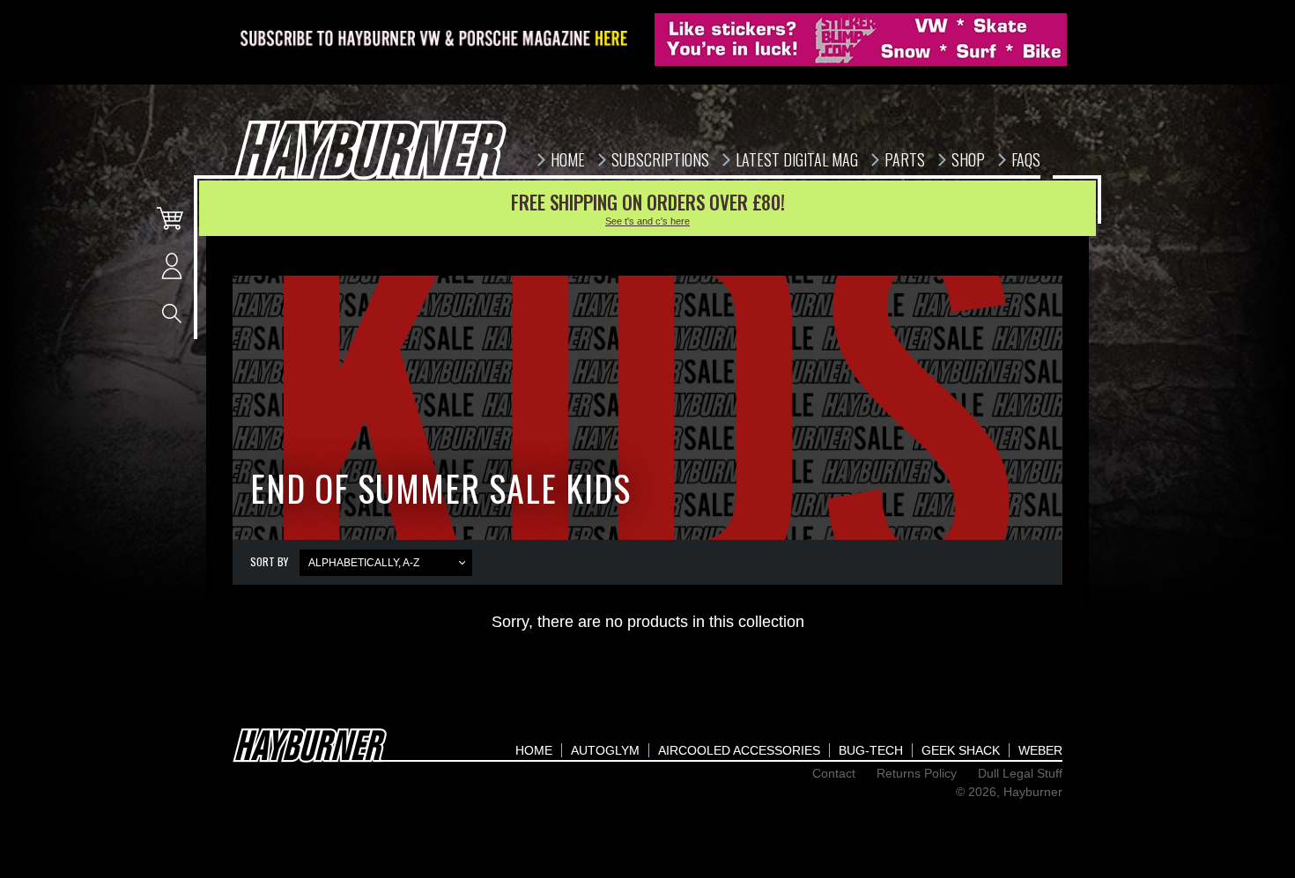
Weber (1040, 750)
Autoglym (605, 750)
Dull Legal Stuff (1020, 773)
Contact (833, 773)
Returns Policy (917, 773)
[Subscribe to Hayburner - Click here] (435, 39)
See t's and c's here (647, 221)
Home (533, 750)
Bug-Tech (871, 750)
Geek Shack (960, 750)
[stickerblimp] (860, 39)
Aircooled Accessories (739, 750)
